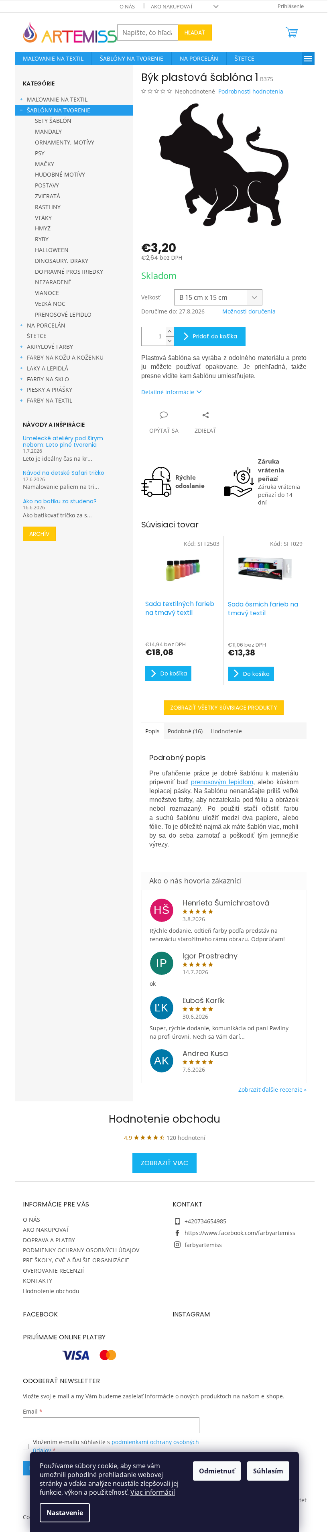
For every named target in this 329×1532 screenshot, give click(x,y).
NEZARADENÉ (53, 282)
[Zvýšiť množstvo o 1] (170, 331)
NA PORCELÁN (46, 325)
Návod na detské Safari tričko (63, 473)
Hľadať (195, 32)
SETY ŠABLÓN (53, 120)
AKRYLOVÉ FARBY (50, 346)
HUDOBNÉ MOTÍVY (60, 174)
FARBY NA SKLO (48, 379)
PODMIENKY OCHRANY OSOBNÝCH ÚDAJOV (81, 1250)
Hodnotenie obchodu (164, 1119)
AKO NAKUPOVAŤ (172, 6)
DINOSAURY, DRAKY (61, 260)
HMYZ (43, 228)
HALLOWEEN (52, 250)
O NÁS (127, 6)
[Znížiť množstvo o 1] (170, 341)
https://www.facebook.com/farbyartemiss (240, 1233)
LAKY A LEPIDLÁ (47, 368)
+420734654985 (205, 1221)
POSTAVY (47, 185)
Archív (39, 534)
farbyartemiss (203, 1245)
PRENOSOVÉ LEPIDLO (63, 314)
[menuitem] (53, 58)
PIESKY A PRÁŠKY (49, 389)
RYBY (42, 239)
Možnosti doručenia (249, 311)
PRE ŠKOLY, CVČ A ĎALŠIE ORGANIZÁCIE (76, 1260)
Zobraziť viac (164, 1163)
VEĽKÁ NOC (50, 303)
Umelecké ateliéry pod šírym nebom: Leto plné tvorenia (63, 441)
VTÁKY (43, 218)
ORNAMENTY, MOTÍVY (64, 142)
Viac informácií (152, 1492)
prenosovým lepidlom (222, 782)
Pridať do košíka (215, 336)
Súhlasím (268, 1471)
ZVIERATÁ (47, 196)
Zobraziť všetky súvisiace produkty (223, 708)
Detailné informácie (167, 392)
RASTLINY (48, 207)
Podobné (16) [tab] (185, 731)
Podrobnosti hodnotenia (250, 91)
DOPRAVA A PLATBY (49, 1240)
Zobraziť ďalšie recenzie (270, 1089)
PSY (40, 153)
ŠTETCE (37, 336)
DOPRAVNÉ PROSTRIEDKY (69, 271)
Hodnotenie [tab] (226, 731)
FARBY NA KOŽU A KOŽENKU (65, 357)
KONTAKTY (37, 1280)
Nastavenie (65, 1512)
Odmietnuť (217, 1471)
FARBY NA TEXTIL (49, 400)
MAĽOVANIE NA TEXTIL (57, 99)
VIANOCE (47, 293)
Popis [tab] (152, 731)
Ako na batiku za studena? (60, 501)
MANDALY (48, 131)
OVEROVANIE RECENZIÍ (53, 1270)
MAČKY (44, 164)
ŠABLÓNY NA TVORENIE (58, 110)
